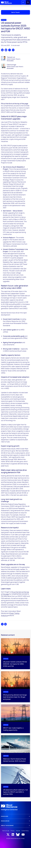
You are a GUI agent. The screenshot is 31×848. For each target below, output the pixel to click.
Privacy (13, 830)
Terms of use (5, 830)
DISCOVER (4, 816)
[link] (15, 807)
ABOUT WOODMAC (7, 825)
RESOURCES (5, 821)
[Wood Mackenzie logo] (6, 2)
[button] (23, 2)
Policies (18, 830)
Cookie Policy (25, 830)
